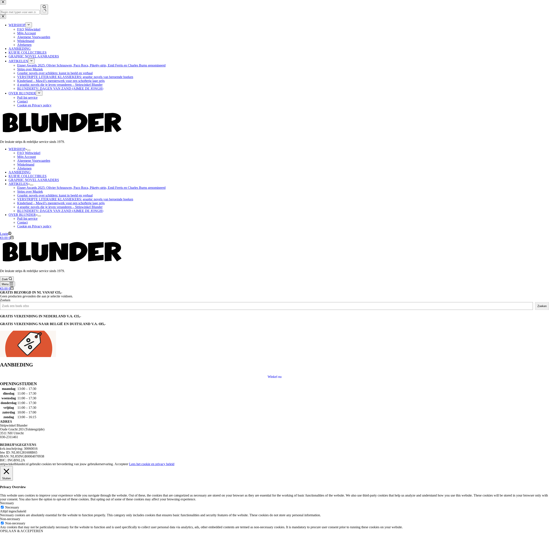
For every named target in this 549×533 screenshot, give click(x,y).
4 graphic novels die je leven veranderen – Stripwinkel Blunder (60, 207)
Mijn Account (26, 157)
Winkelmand (25, 164)
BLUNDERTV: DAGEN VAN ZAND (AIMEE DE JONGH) (60, 211)
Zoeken (5, 300)
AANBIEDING (20, 172)
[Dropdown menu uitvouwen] (28, 150)
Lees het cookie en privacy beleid (151, 464)
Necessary (12, 507)
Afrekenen (24, 168)
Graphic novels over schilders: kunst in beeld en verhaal (55, 195)
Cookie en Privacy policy (34, 226)
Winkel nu (275, 377)
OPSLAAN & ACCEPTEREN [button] (21, 531)
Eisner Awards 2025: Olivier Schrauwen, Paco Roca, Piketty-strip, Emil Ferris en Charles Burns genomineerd (91, 187)
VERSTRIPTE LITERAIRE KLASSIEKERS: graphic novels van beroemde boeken (75, 199)
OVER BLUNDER (22, 215)
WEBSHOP (17, 149)
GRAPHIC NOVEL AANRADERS (34, 180)
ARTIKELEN (18, 184)
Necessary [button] (7, 503)
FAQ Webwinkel (28, 153)
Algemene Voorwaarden (33, 160)
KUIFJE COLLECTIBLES (28, 176)
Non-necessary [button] (10, 519)
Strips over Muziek (30, 191)
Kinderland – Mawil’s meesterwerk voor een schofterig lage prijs (61, 203)
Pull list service (27, 218)
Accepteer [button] (121, 464)
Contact (22, 222)
